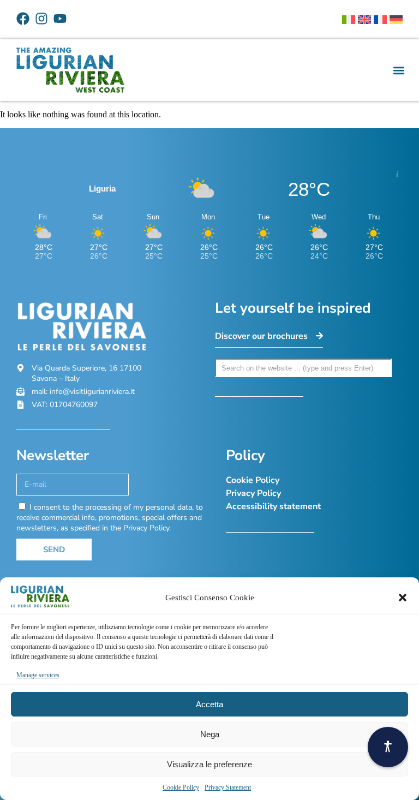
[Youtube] (60, 18)
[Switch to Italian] (348, 19)
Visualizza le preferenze (209, 764)
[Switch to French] (380, 19)
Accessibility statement (273, 506)
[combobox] (303, 368)
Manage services (37, 675)
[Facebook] (22, 18)
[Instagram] (41, 18)
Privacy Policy (253, 493)
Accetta (209, 704)
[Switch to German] (396, 19)
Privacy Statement (228, 787)
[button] (402, 597)
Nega (209, 734)
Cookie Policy (181, 787)
